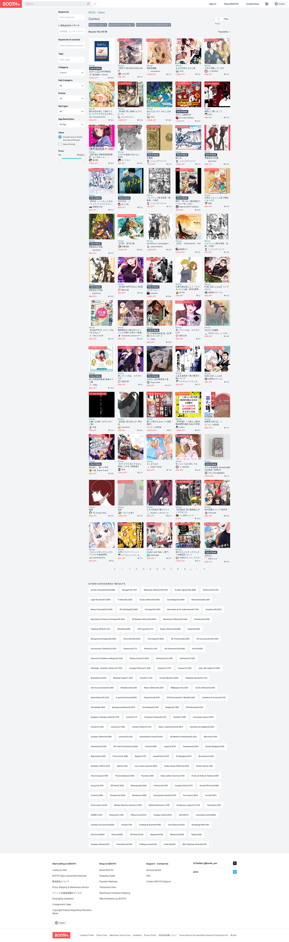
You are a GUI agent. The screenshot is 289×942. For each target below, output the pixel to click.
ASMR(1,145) (96, 815)
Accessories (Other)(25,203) (104, 648)
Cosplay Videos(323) (100, 844)
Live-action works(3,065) (146, 766)
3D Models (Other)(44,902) (144, 619)
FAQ (148, 875)
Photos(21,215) (150, 648)
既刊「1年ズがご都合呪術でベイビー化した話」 (188, 202)
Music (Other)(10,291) (154, 688)
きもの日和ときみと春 (185, 68)
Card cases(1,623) (99, 805)
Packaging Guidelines (63, 898)
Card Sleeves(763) (176, 825)
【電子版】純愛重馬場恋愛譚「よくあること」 (101, 155)
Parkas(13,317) (164, 668)
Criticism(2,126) (161, 785)
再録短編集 (152, 68)
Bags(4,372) (140, 756)
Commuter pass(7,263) (203, 717)
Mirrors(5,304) (210, 736)
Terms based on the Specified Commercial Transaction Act (203, 935)
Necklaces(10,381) (129, 688)
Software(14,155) (187, 658)
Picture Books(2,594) (124, 776)
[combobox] (57, 4)
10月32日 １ (124, 201)
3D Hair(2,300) (117, 785)
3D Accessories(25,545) (207, 639)
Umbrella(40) (170, 844)
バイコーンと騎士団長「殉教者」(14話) (158, 198)
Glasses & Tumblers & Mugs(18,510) (107, 658)
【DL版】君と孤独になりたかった (130, 112)
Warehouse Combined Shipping (114, 893)
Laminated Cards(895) (206, 815)
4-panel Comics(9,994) (126, 697)
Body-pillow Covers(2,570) (173, 776)
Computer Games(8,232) (155, 717)
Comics (101, 12)
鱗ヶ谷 (179, 158)
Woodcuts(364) (177, 834)
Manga (92, 66)
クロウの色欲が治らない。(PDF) (129, 155)
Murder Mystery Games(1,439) (128, 805)
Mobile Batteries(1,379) (159, 805)
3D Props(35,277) (145, 629)
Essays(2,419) (97, 785)
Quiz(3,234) (122, 766)
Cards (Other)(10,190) (205, 688)
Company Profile (87, 935)
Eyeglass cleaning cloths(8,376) (105, 717)
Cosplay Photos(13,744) (140, 668)
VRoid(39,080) (124, 629)
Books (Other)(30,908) (170, 629)
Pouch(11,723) (146, 678)
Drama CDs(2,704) (204, 766)
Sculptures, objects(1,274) (188, 805)
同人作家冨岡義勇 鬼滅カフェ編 (101, 380)
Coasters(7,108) (118, 727)
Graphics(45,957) (214, 609)
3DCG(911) (184, 815)
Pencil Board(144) (124, 844)
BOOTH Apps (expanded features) (69, 875)
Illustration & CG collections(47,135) (183, 609)
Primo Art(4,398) (120, 756)
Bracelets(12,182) (98, 678)
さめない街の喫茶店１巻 (157, 379)
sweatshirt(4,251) (161, 756)
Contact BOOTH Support (158, 881)
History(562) (117, 834)
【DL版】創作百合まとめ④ (130, 286)
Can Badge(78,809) (176, 599)
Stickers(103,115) (211, 590)
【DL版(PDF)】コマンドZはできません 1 (101, 331)
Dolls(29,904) (194, 629)
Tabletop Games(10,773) (196, 678)
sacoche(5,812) (126, 736)
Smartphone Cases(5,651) (151, 736)
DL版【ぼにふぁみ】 (214, 376)
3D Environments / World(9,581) (181, 697)
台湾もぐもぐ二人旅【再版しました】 (216, 198)
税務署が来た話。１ (213, 421)
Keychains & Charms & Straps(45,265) (108, 619)
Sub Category (65, 80)
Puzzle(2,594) (147, 776)
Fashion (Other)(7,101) (142, 727)
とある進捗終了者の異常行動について (187, 377)
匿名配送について (60, 881)
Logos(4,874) (170, 746)
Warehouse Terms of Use (120, 935)
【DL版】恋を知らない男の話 (130, 422)
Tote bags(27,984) (155, 639)
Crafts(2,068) (97, 795)
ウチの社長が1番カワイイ (158, 509)
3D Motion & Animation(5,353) (183, 736)
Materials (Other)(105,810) (156, 590)
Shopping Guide (107, 875)
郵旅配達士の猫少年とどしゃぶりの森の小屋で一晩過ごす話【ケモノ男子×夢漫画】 (129, 331)
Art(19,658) (197, 648)
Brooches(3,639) (206, 756)
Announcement (153, 870)
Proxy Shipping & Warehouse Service (70, 887)
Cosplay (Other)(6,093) (101, 736)
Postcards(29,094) (131, 639)
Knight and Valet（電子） (158, 552)
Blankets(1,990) (139, 795)
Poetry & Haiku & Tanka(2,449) (205, 776)
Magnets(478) (156, 834)
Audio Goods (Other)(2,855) (176, 766)
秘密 (91, 509)
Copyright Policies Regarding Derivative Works (72, 912)
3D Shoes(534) (136, 834)
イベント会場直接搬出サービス (67, 893)
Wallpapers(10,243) (179, 688)
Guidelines (137, 935)
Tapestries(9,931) (152, 697)
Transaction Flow (107, 887)
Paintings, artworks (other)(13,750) (106, 668)
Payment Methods (108, 881)
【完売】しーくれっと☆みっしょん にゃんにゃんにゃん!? (101, 202)
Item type (63, 106)
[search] (88, 4)
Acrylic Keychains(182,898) (103, 590)
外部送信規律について (168, 935)
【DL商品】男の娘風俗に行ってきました (188, 510)
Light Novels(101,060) (100, 599)
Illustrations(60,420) (200, 599)
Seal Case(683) (98, 834)
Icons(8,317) (131, 717)
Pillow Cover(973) (138, 815)
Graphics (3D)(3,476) (100, 766)
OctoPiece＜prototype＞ (158, 243)
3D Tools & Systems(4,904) (125, 746)
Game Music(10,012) (100, 697)
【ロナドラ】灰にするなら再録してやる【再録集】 (129, 465)
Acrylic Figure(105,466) (185, 590)
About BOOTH (231, 4)
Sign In (212, 4)
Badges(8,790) (172, 707)
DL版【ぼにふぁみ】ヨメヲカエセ (217, 287)
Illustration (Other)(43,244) (175, 619)
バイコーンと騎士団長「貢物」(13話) (216, 244)
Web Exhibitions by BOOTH (112, 898)
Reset (217, 23)
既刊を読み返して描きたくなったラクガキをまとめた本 (101, 112)
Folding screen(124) (148, 844)
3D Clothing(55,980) (129, 609)
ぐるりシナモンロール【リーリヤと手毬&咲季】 (101, 553)
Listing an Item (59, 870)
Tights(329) (196, 834)
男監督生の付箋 (211, 158)
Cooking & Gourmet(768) (150, 825)
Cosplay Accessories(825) (102, 825)
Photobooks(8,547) (194, 707)
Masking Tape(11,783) (123, 678)
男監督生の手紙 (96, 247)
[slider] (60, 158)
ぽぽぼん (208, 555)
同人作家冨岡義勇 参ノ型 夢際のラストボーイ (159, 334)
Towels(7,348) (179, 717)
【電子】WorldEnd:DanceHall (130, 69)
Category (63, 67)
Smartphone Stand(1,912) (165, 795)
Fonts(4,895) (151, 746)
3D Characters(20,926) (174, 648)
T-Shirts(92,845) (125, 599)
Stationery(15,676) (164, 658)
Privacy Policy (150, 935)
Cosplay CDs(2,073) (184, 785)
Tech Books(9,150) (150, 707)
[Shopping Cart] (267, 4)
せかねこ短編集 (211, 330)
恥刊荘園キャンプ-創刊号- (216, 509)
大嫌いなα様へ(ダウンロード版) (101, 422)
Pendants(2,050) (117, 795)
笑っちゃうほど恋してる (186, 464)
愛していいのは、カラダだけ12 (187, 331)
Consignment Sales (61, 904)
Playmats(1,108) (116, 815)
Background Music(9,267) (123, 707)
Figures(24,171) (130, 648)
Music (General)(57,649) (102, 609)
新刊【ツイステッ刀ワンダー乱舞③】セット (187, 553)
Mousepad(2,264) (139, 785)
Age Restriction (66, 119)
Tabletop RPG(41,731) (100, 629)
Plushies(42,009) (202, 619)
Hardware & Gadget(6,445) (202, 727)
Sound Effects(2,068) (209, 785)
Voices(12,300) (185, 668)
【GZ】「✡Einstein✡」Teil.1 (188, 244)
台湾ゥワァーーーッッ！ (129, 552)
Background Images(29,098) (103, 639)
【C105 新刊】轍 (126, 243)
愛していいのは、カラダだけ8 (129, 377)
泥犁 (120, 509)
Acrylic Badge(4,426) (214, 746)
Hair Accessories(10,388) (102, 688)
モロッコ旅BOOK (183, 114)
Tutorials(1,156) (214, 805)
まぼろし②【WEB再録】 (100, 71)
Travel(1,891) (211, 795)
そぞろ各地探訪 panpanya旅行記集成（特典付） (217, 468)
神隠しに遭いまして (213, 111)
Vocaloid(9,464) (98, 707)
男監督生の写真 (96, 290)
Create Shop (252, 4)
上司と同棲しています (214, 68)
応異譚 (150, 158)
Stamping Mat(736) (200, 825)
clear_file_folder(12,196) (209, 668)
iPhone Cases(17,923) (139, 658)
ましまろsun (152, 464)
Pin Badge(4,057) (184, 756)
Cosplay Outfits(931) (162, 815)
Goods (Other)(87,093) (150, 599)
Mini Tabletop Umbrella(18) (195, 844)
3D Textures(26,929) (180, 639)
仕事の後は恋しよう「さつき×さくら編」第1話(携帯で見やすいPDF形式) (188, 288)
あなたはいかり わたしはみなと (159, 112)
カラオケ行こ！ (154, 290)
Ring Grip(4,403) (98, 756)
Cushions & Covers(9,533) (214, 697)
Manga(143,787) (129, 590)
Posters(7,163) (97, 727)
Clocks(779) (126, 825)
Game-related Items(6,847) (170, 727)
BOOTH (92, 12)
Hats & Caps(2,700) (99, 776)
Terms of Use (101, 935)
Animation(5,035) (99, 746)
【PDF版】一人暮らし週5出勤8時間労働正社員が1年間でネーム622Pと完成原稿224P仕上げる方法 (188, 422)
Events (61, 93)
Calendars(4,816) (190, 746)
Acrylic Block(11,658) (168, 678)
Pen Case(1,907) (190, 795)
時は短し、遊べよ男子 (99, 467)
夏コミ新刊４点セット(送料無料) (159, 422)
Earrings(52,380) (152, 609)
